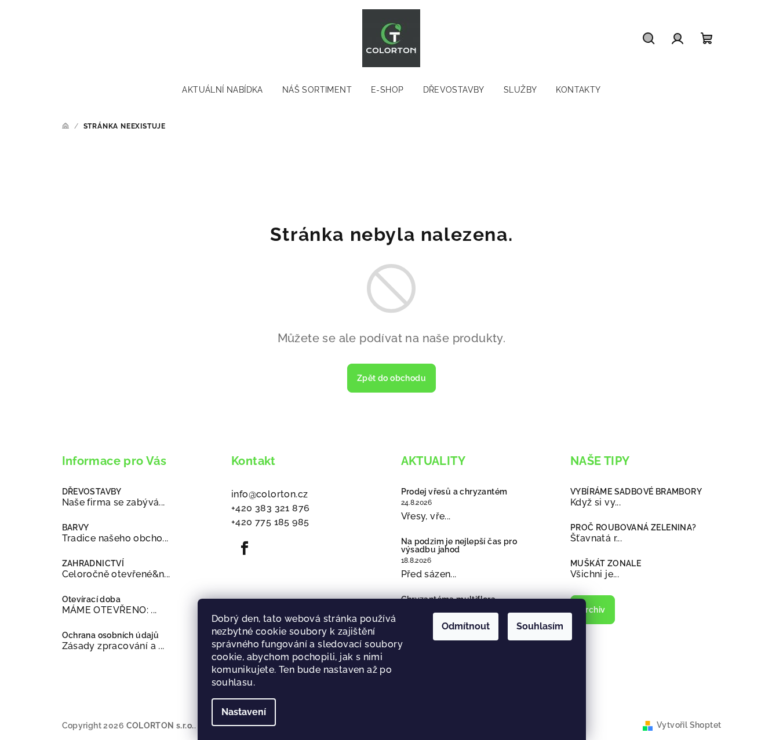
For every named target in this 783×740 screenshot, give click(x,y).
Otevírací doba (91, 599)
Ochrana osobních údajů (110, 635)
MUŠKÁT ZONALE (605, 563)
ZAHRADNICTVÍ (93, 563)
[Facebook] (244, 548)
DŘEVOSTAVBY (92, 492)
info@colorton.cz (269, 494)
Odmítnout (466, 626)
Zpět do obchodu (391, 378)
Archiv (592, 609)
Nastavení (243, 711)
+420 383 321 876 (270, 508)
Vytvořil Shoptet (689, 725)
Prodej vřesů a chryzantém (454, 492)
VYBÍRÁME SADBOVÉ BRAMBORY (636, 492)
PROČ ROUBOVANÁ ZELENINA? (633, 527)
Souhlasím (539, 626)
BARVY (75, 527)
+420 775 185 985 (270, 521)
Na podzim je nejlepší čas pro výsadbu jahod (459, 545)
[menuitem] (222, 89)
